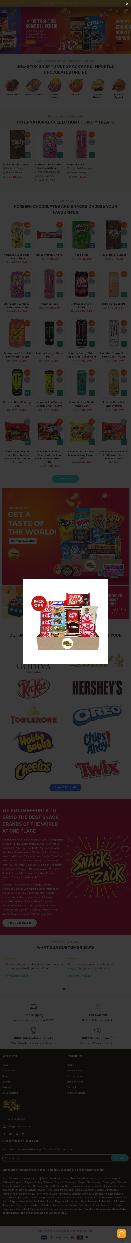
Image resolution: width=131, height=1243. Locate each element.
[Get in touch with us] (121, 1233)
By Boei (121, 1241)
